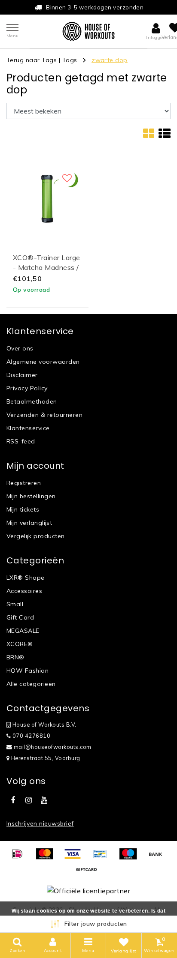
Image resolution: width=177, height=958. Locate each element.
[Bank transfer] (158, 857)
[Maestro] (131, 857)
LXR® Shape (25, 577)
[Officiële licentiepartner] (88, 890)
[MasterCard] (47, 857)
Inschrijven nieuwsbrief (40, 823)
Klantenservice (28, 428)
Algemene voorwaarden (43, 361)
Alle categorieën (31, 684)
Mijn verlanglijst (29, 523)
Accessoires (24, 591)
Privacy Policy (27, 388)
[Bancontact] (103, 857)
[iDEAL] (20, 857)
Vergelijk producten (35, 536)
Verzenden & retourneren (44, 415)
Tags (69, 59)
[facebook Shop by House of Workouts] (12, 800)
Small (14, 604)
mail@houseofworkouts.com (53, 746)
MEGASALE (23, 631)
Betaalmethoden (31, 401)
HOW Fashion (27, 670)
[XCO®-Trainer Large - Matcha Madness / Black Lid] (47, 197)
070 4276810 (30, 735)
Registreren (23, 483)
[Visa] (75, 857)
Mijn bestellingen (31, 496)
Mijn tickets (22, 509)
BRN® (15, 657)
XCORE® (19, 644)
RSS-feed (20, 441)
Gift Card (20, 617)
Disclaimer (22, 375)
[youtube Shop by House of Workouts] (44, 800)
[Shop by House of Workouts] (88, 31)
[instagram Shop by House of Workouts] (28, 800)
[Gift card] (88, 873)
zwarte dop (110, 59)
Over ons (20, 348)
